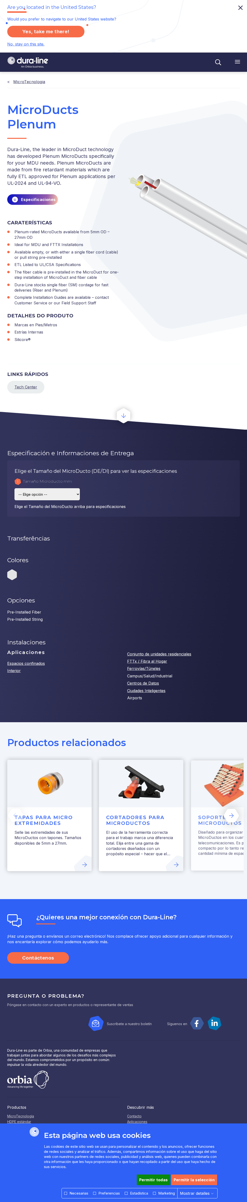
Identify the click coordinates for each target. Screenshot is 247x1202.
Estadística (139, 1193)
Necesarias (78, 1193)
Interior (14, 670)
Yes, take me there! (45, 31)
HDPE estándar (19, 1122)
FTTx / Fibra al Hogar (147, 661)
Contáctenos (38, 958)
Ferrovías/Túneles (143, 668)
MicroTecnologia (29, 81)
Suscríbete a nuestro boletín (129, 1024)
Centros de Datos (143, 683)
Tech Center (25, 387)
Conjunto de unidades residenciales (159, 654)
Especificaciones (38, 199)
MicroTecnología (20, 1116)
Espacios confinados (26, 663)
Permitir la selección (194, 1179)
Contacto (134, 1116)
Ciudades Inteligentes (146, 690)
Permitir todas (153, 1179)
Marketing (166, 1193)
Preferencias (109, 1193)
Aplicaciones (137, 1122)
